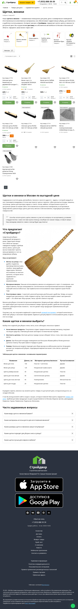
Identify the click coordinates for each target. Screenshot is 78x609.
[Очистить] (27, 32)
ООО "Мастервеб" (30, 603)
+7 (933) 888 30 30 (39, 522)
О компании (39, 545)
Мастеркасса (45, 585)
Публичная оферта (39, 575)
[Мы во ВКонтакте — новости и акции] (33, 513)
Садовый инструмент (33, 8)
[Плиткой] (71, 56)
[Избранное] (74, 3)
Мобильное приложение (39, 550)
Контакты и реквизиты (39, 553)
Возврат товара (39, 539)
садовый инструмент (48, 312)
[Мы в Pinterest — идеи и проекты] (27, 513)
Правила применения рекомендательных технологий (39, 569)
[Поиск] (65, 2)
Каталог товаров (25, 2)
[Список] (74, 56)
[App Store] (38, 485)
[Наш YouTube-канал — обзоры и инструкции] (38, 513)
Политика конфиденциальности (39, 564)
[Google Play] (38, 501)
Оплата (39, 537)
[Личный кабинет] (70, 2)
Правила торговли (39, 572)
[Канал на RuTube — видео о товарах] (49, 513)
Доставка (39, 534)
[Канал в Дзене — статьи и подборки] (43, 513)
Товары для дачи (16, 8)
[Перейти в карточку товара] (10, 69)
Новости (39, 548)
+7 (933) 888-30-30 (46, 1)
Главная (5, 8)
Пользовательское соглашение (39, 567)
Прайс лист (39, 542)
